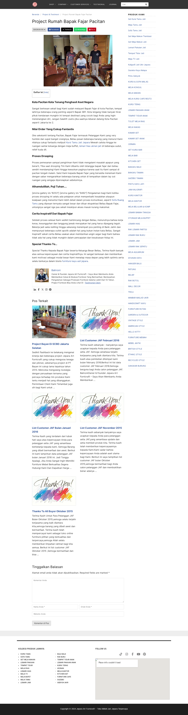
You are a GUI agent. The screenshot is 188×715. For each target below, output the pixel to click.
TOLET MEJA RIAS (136, 121)
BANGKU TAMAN (135, 172)
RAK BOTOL (133, 280)
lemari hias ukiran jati (90, 146)
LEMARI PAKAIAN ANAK (138, 110)
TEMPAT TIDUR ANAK (138, 116)
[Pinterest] (50, 289)
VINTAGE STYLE (135, 320)
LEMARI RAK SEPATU (137, 246)
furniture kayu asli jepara (75, 261)
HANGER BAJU (134, 263)
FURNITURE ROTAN (137, 309)
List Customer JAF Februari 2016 (99, 340)
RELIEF (131, 275)
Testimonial (99, 4)
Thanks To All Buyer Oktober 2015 (52, 511)
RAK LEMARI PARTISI (137, 229)
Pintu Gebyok (134, 76)
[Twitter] (42, 289)
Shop (51, 4)
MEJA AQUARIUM (136, 252)
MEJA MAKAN (134, 93)
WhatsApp (81, 29)
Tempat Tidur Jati (136, 53)
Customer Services (80, 4)
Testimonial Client (92, 283)
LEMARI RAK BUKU (136, 235)
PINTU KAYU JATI (136, 184)
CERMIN (132, 144)
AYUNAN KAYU (135, 258)
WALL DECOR (134, 286)
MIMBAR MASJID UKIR (138, 298)
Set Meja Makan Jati (137, 42)
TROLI (131, 292)
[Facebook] (38, 289)
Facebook (55, 29)
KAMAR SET (133, 133)
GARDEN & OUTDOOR (138, 315)
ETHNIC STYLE (135, 354)
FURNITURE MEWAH (137, 337)
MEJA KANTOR (135, 201)
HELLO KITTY (134, 332)
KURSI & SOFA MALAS (138, 81)
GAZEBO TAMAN (135, 178)
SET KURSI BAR (135, 150)
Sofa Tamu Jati (135, 30)
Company (62, 4)
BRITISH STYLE (135, 349)
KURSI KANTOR (135, 195)
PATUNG (132, 269)
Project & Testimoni (51, 14)
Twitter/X (68, 29)
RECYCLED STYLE (136, 360)
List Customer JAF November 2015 (101, 427)
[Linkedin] (35, 289)
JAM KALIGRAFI (135, 189)
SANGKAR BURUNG (137, 366)
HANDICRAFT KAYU (137, 303)
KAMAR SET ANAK (136, 138)
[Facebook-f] (132, 654)
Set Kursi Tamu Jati (136, 19)
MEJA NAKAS (134, 127)
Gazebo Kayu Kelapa (137, 70)
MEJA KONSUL (135, 87)
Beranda (35, 14)
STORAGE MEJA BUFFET (139, 218)
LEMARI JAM (134, 241)
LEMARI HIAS (134, 223)
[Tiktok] (120, 654)
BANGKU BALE (134, 167)
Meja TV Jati (133, 59)
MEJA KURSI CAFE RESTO (140, 99)
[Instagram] (46, 289)
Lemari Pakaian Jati (137, 47)
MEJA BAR (132, 155)
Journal (113, 4)
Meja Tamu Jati (135, 25)
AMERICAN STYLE (136, 326)
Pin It (93, 29)
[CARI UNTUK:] (135, 4)
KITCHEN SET (134, 161)
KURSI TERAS (134, 104)
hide (46, 92)
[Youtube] (138, 654)
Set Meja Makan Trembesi (139, 36)
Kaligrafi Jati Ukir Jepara (139, 64)
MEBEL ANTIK (134, 343)
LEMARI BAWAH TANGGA (139, 212)
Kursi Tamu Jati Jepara (78, 142)
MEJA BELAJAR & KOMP (139, 206)
